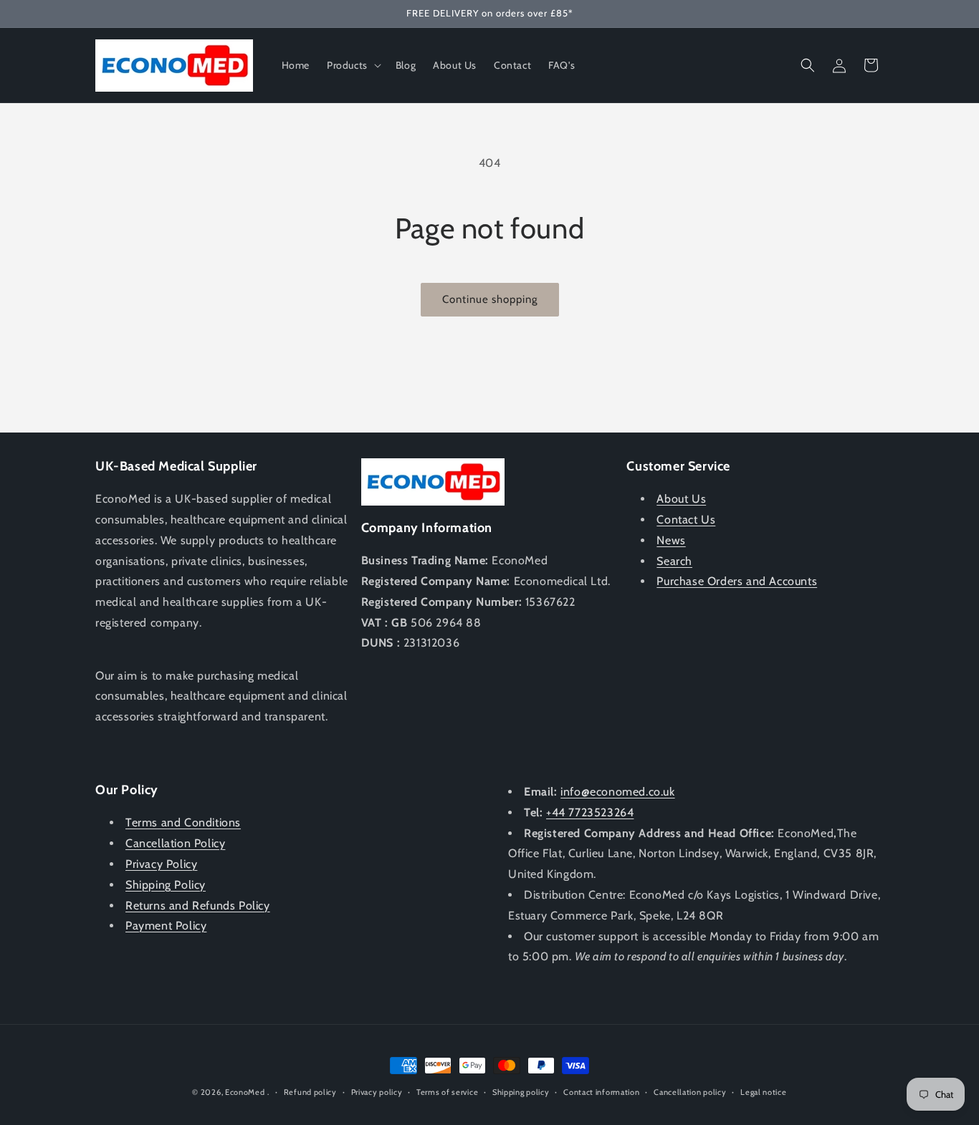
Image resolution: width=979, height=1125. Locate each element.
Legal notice (763, 1092)
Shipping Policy (165, 885)
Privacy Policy (161, 864)
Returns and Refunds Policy (197, 905)
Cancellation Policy (175, 843)
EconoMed (245, 1092)
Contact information (601, 1092)
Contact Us (685, 519)
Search (674, 561)
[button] (352, 65)
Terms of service (447, 1092)
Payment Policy (165, 925)
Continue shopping (490, 299)
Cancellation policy (690, 1092)
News (670, 540)
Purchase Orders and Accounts (736, 581)
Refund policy (310, 1092)
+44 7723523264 (590, 812)
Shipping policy (521, 1092)
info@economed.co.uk (617, 791)
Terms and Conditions (183, 822)
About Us (681, 499)
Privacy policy (377, 1092)
